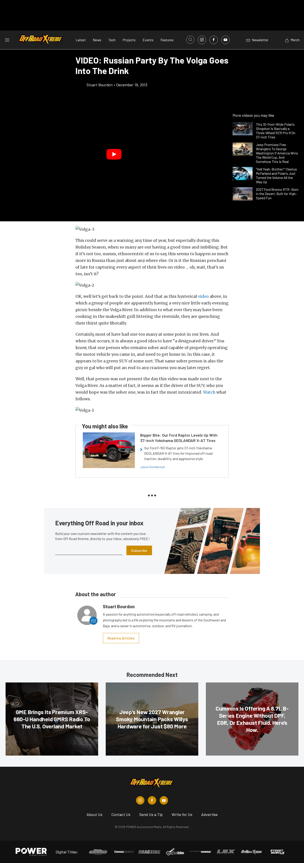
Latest (81, 40)
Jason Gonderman (152, 467)
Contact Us (120, 814)
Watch (209, 392)
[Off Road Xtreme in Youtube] (164, 800)
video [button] (203, 296)
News (97, 40)
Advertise (209, 814)
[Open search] (190, 40)
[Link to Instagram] (202, 40)
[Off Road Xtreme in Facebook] (152, 800)
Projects (129, 40)
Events (148, 40)
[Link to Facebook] (213, 40)
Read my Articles (120, 638)
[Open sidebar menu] (7, 40)
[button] (114, 154)
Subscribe (139, 550)
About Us (94, 814)
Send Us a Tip (151, 814)
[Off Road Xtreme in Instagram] (140, 800)
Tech (112, 40)
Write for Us (182, 814)
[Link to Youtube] (225, 40)
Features (167, 40)
